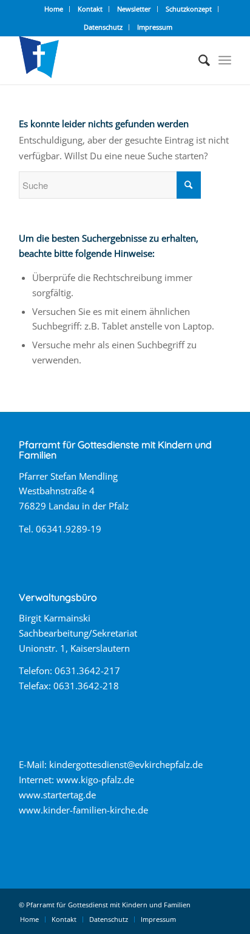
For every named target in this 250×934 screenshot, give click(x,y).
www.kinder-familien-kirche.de (83, 810)
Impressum (154, 26)
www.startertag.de (57, 795)
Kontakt (90, 8)
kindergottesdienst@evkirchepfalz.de (126, 764)
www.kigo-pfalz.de (95, 779)
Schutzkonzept (189, 8)
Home (53, 8)
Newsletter (134, 8)
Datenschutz (103, 26)
